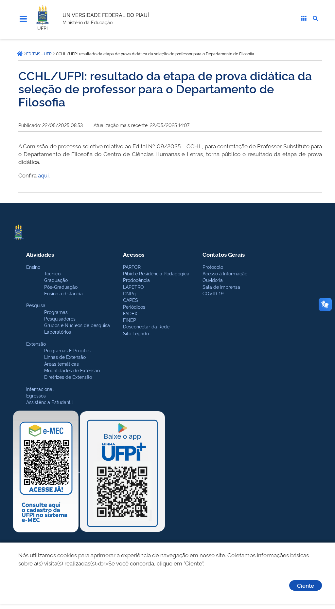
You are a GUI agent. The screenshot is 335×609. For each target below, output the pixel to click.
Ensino (33, 267)
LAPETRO (133, 287)
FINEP (129, 320)
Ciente (305, 585)
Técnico (52, 273)
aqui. (44, 175)
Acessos (133, 254)
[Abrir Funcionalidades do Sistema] (303, 18)
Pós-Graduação (61, 287)
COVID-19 (213, 293)
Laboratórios (57, 331)
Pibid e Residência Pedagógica (156, 273)
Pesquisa (35, 305)
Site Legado (136, 333)
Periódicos (134, 307)
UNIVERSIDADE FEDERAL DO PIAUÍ (105, 14)
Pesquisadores (60, 318)
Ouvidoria (213, 280)
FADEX (130, 313)
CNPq (129, 293)
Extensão (36, 344)
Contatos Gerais (224, 254)
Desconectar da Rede (146, 326)
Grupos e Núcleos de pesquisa (77, 325)
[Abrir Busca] (315, 18)
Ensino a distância (63, 293)
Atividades (40, 254)
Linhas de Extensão (65, 357)
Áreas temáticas (61, 363)
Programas (56, 312)
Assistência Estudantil (49, 402)
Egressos (36, 395)
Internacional (40, 389)
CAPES (130, 300)
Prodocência (136, 280)
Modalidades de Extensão (72, 370)
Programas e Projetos (67, 350)
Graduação (56, 280)
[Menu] (23, 19)
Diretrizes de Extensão (68, 377)
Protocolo (213, 267)
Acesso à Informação (225, 273)
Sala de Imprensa (221, 287)
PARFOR (132, 267)
